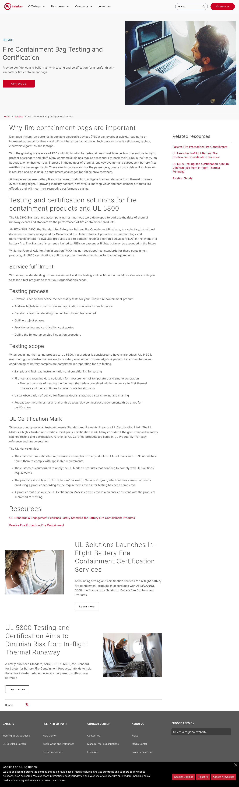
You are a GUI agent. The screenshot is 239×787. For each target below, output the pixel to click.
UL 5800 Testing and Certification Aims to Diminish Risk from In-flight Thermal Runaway (201, 167)
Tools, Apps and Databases (58, 743)
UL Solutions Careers (14, 743)
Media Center (139, 743)
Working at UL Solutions (16, 735)
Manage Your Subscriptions (103, 743)
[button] (36, 6)
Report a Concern (53, 752)
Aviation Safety (183, 178)
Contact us (222, 6)
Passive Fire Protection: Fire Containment (36, 525)
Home (7, 116)
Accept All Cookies (223, 776)
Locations (92, 752)
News (135, 735)
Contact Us (93, 735)
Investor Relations (142, 752)
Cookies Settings (183, 776)
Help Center (50, 735)
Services (19, 116)
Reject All (203, 776)
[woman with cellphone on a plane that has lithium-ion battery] (132, 655)
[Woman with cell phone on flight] (34, 572)
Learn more (87, 606)
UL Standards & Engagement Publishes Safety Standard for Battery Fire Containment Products (72, 518)
